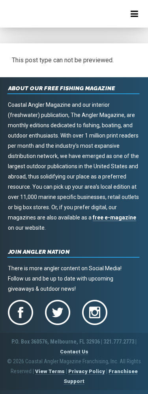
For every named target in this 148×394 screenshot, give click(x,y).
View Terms (50, 371)
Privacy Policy (86, 371)
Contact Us (74, 352)
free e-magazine (114, 217)
